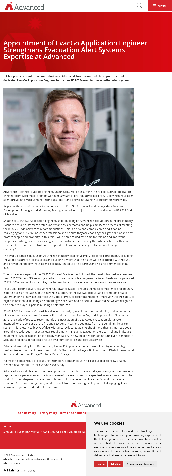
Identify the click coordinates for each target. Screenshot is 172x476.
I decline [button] (116, 464)
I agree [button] (101, 464)
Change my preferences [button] (140, 464)
